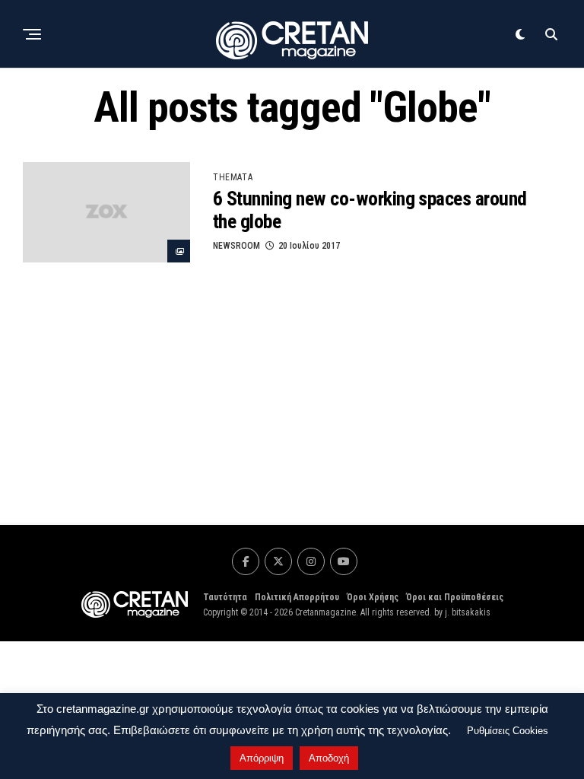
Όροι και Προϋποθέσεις (454, 597)
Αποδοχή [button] (329, 758)
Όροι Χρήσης (372, 597)
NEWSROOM (236, 245)
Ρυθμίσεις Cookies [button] (507, 730)
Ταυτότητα (225, 597)
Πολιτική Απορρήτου (297, 597)
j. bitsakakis (467, 612)
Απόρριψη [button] (262, 758)
